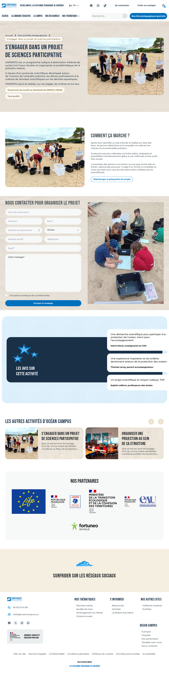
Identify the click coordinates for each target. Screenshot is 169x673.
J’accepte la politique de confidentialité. (30, 295)
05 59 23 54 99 (20, 607)
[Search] (125, 16)
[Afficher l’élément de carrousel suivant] (161, 421)
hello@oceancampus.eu (26, 614)
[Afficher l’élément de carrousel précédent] (151, 421)
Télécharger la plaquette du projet (112, 179)
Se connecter (122, 5)
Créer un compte (146, 5)
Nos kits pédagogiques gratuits (148, 16)
